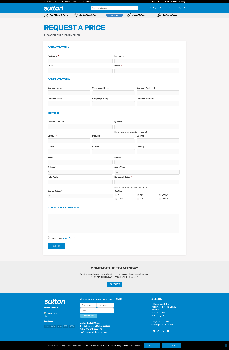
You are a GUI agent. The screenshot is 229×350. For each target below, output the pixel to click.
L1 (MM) (52, 147)
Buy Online (114, 15)
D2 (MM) (97, 136)
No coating (165, 199)
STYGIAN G (121, 199)
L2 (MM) (96, 147)
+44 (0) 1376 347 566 (160, 322)
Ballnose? (52, 167)
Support (181, 8)
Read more (171, 346)
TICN (141, 195)
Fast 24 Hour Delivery (59, 15)
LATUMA (165, 195)
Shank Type (119, 167)
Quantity (119, 122)
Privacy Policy (67, 238)
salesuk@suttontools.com (162, 325)
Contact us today (169, 15)
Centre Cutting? (55, 191)
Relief (50, 158)
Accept (152, 346)
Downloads (172, 8)
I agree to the (63, 238)
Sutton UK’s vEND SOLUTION (91, 329)
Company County (100, 99)
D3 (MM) (140, 136)
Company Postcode (146, 99)
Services (163, 8)
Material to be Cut (57, 122)
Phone (118, 66)
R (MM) (117, 158)
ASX (141, 199)
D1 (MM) (52, 136)
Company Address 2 (146, 88)
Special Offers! (138, 15)
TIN (119, 195)
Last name (119, 56)
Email (51, 66)
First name (53, 56)
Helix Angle (53, 177)
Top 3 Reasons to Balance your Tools (93, 332)
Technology (152, 8)
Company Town (55, 99)
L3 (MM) (140, 147)
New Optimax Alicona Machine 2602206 (95, 326)
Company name (56, 88)
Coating (118, 191)
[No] (226, 345)
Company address (101, 88)
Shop (142, 8)
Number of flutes (123, 177)
